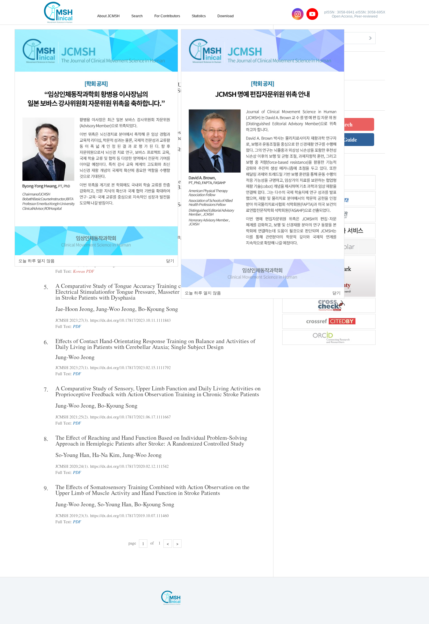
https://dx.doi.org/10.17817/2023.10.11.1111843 (130, 320)
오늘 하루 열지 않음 (36, 260)
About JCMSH (108, 16)
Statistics (199, 16)
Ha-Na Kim (106, 455)
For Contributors (167, 16)
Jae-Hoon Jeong (74, 309)
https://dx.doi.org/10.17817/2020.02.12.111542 (129, 466)
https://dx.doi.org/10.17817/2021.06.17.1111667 (130, 417)
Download (225, 16)
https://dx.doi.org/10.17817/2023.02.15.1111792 (130, 367)
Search (137, 16)
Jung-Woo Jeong (115, 309)
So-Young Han (72, 455)
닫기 (170, 260)
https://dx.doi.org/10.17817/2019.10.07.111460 (129, 515)
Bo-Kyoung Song (158, 309)
